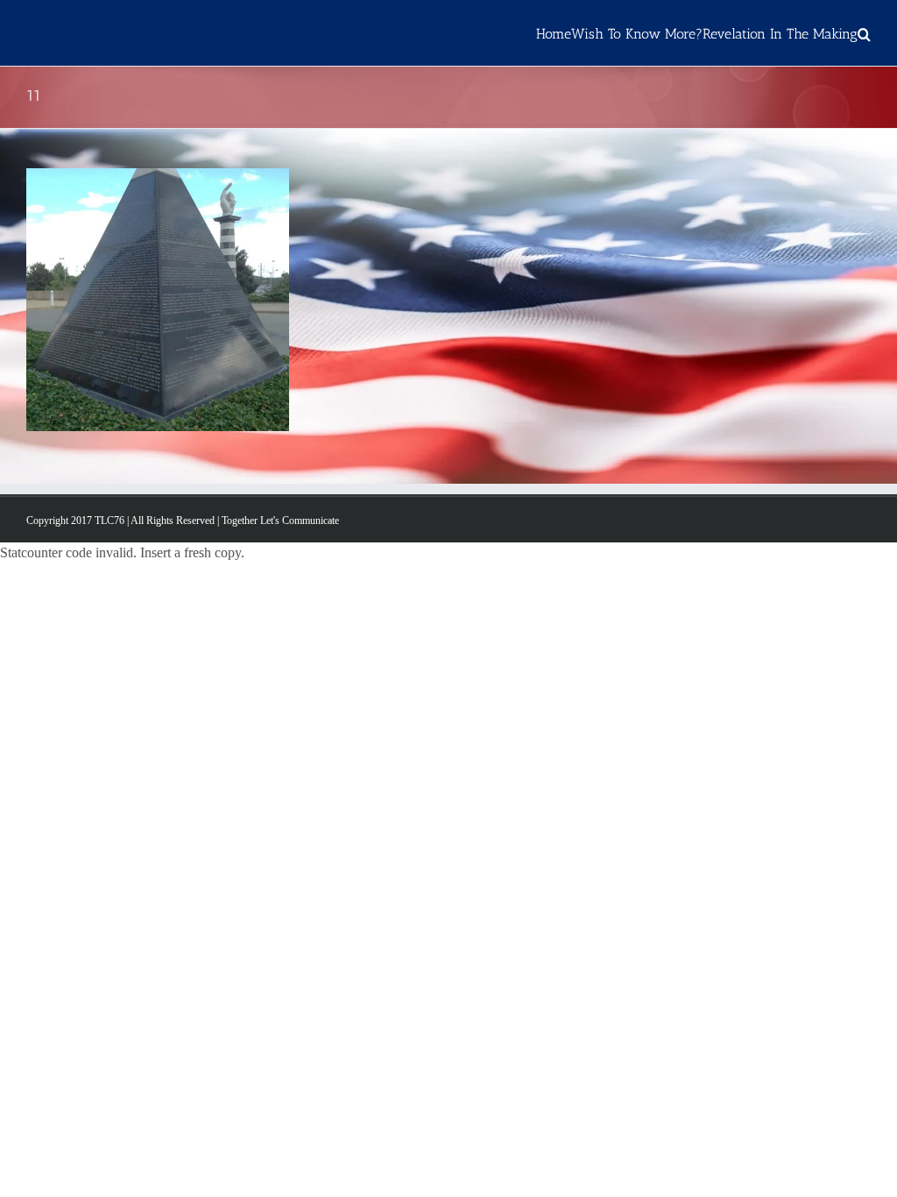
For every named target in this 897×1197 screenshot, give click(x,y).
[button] (864, 33)
